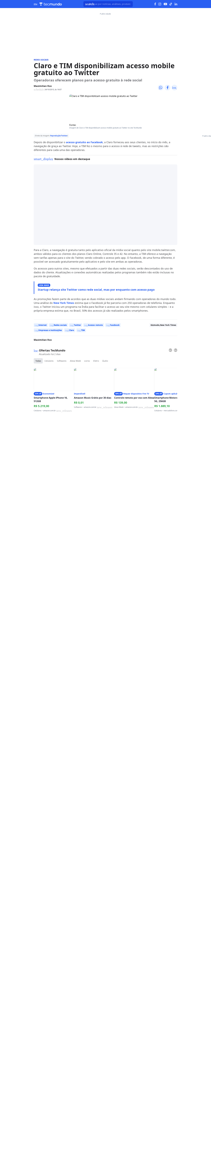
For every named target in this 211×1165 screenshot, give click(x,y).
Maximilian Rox (43, 86)
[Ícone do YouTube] (165, 4)
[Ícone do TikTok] (170, 4)
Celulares (49, 360)
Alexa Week (75, 360)
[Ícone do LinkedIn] (176, 4)
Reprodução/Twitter (58, 135)
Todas (38, 360)
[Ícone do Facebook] (155, 4)
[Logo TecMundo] (50, 4)
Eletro (96, 360)
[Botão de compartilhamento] (160, 87)
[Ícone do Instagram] (159, 4)
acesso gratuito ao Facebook (84, 142)
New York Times (63, 303)
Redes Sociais (41, 59)
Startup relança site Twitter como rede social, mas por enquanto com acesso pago (96, 290)
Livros (87, 360)
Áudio (105, 360)
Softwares (61, 360)
